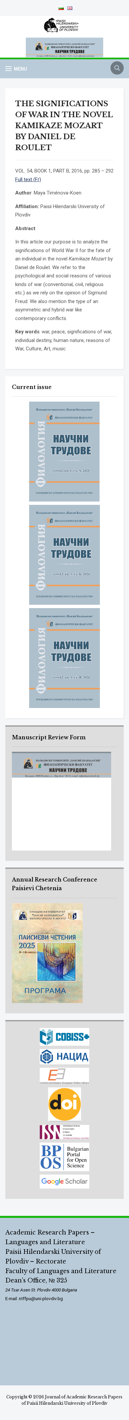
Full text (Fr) (28, 179)
